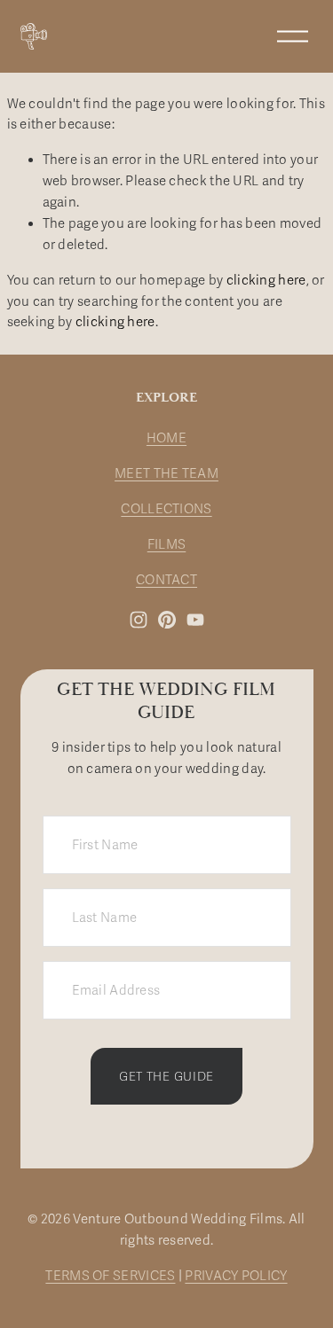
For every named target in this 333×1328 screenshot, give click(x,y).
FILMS (166, 544)
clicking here (266, 280)
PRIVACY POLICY (236, 1276)
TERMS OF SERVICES (110, 1276)
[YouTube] (195, 620)
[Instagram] (138, 620)
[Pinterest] (167, 620)
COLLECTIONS (166, 509)
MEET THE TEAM (166, 473)
